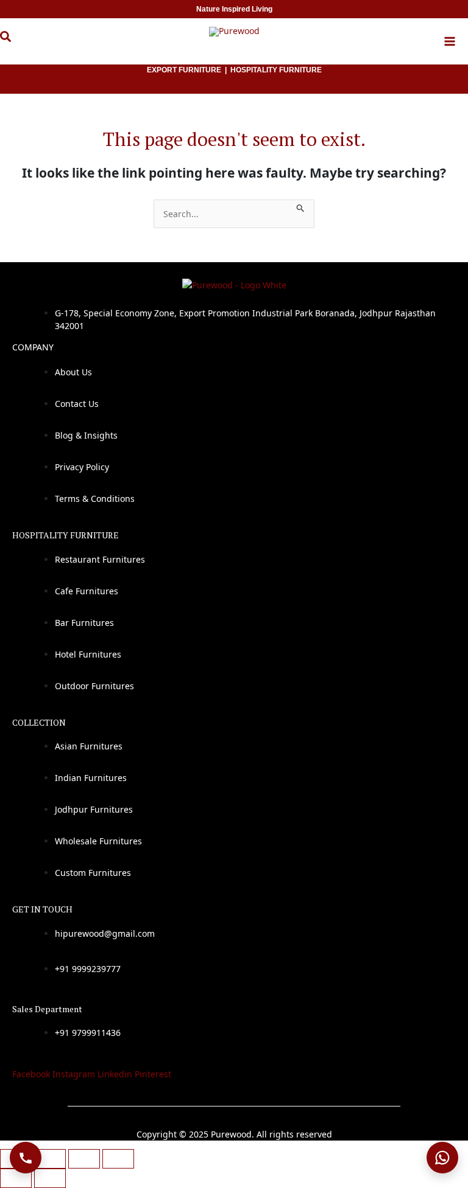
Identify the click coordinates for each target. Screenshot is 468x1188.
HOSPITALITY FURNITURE (276, 70)
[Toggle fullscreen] (50, 1159)
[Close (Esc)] (118, 1159)
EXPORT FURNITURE (184, 70)
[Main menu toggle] (450, 41)
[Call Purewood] (25, 1157)
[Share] (84, 1159)
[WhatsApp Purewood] (442, 1157)
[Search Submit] (300, 206)
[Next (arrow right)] (50, 1178)
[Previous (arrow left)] (16, 1178)
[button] (14, 43)
